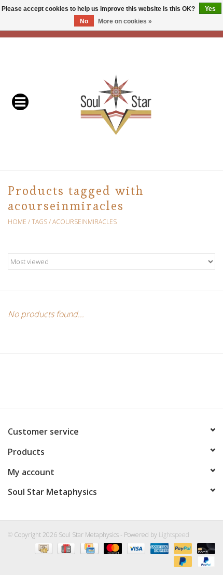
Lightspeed (174, 534)
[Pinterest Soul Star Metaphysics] (111, 384)
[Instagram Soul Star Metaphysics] (149, 384)
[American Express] (158, 547)
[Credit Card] (88, 547)
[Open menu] (20, 101)
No (84, 21)
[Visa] (135, 547)
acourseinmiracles (84, 221)
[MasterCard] (111, 547)
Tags (39, 221)
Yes (210, 8)
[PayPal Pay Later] (181, 560)
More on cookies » (125, 21)
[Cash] (42, 547)
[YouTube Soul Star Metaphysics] (130, 384)
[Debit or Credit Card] (204, 547)
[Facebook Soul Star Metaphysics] (74, 384)
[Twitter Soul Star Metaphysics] (93, 384)
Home (17, 221)
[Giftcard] (65, 547)
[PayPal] (181, 547)
